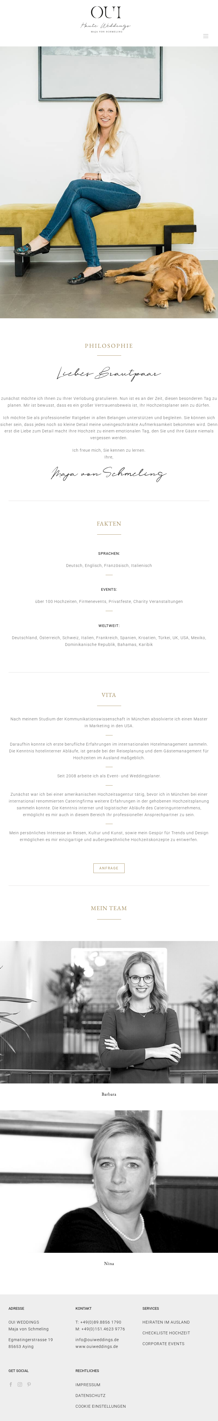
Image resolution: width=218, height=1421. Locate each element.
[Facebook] (11, 1384)
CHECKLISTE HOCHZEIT (166, 1333)
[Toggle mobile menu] (206, 36)
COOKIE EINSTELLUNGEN (101, 1406)
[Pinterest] (29, 1384)
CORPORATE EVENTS (163, 1343)
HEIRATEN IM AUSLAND (166, 1322)
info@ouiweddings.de (97, 1339)
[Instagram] (20, 1384)
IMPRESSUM (88, 1384)
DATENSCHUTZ (91, 1395)
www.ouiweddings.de (97, 1346)
